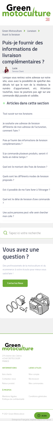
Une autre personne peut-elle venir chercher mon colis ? (25, 214)
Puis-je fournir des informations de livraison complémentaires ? (25, 142)
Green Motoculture (12, 31)
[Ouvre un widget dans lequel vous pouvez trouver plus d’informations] (42, 416)
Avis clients (7, 374)
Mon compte (34, 374)
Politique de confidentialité (13, 399)
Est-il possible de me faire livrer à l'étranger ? (26, 190)
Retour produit (8, 383)
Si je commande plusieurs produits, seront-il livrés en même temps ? (25, 155)
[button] (47, 19)
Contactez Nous (15, 283)
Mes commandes (36, 383)
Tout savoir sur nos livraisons (17, 114)
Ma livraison (34, 378)
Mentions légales (9, 396)
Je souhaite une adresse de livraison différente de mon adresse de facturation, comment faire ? (25, 126)
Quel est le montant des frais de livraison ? (25, 167)
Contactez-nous (9, 378)
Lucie (14, 68)
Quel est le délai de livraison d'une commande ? (26, 201)
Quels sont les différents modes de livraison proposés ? (26, 178)
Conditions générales (38, 396)
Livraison (31, 31)
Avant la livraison (11, 34)
